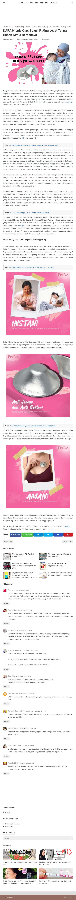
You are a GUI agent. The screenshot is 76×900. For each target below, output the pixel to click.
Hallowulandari (13, 728)
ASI (23, 138)
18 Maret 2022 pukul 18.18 (23, 676)
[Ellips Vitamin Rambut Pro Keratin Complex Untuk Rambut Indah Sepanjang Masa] (20, 878)
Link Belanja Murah (12, 824)
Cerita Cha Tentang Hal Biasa (38, 2)
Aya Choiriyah (13, 763)
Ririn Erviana (12, 746)
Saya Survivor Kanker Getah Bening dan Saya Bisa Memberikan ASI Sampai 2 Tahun (24, 575)
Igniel (71, 897)
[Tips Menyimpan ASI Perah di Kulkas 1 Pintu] (7, 556)
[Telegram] (38, 535)
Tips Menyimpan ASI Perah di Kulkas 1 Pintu (23, 555)
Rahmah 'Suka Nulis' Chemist (19, 711)
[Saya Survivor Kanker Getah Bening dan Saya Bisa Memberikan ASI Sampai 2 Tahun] (7, 575)
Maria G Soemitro (15, 650)
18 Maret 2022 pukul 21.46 (26, 693)
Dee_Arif (11, 676)
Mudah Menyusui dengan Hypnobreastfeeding (57, 564)
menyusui (68, 102)
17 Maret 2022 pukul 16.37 (24, 630)
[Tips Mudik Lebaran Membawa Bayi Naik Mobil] (43, 556)
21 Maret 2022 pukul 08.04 (27, 728)
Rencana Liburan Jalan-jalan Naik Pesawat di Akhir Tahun (32, 268)
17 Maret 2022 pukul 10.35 (24, 610)
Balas (6, 603)
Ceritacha (9, 826)
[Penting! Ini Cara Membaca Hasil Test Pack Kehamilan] (56, 878)
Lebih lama (68, 542)
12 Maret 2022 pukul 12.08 (21, 590)
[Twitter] (48, 535)
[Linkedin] (58, 535)
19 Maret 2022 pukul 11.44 (38, 711)
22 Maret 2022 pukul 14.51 (26, 746)
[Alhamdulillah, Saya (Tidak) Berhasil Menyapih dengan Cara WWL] (7, 566)
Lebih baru (8, 542)
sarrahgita (12, 630)
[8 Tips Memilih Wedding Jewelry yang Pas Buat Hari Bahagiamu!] (43, 575)
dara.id (67, 526)
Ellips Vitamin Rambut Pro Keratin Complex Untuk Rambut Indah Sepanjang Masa (19, 882)
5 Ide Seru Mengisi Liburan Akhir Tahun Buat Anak (30, 213)
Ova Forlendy (13, 693)
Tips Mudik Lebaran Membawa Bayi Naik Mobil (59, 555)
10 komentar (45, 39)
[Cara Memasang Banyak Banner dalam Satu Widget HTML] (56, 860)
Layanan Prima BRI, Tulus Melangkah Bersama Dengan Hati (33, 426)
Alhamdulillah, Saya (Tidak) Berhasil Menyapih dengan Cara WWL (24, 565)
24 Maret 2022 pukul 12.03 (27, 763)
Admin (10, 590)
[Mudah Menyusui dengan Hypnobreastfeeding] (43, 566)
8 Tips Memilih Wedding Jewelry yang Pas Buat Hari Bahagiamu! (60, 574)
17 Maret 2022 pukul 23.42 (30, 650)
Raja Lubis (12, 610)
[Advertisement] (38, 13)
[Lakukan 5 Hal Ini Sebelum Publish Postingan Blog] (20, 860)
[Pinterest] (68, 535)
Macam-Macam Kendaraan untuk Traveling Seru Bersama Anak (34, 145)
